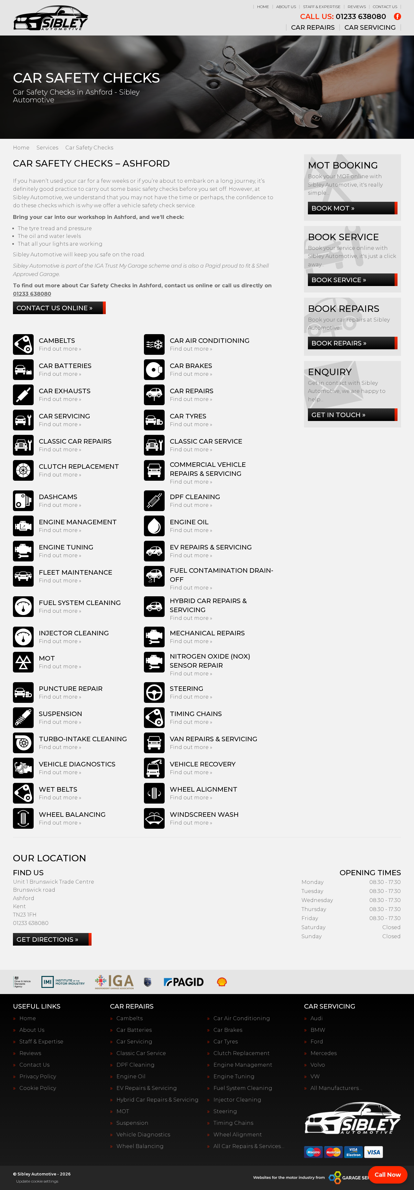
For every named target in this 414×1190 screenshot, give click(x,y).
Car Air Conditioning (241, 1018)
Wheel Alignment (237, 1134)
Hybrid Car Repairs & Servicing (157, 1100)
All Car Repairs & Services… (248, 1146)
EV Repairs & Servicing (146, 1088)
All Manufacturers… (336, 1088)
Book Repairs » (338, 343)
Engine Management (242, 1065)
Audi (316, 1018)
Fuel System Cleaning (242, 1088)
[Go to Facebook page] (397, 16)
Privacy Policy (37, 1076)
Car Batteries (134, 1030)
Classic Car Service (141, 1053)
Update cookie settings (37, 1181)
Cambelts (129, 1018)
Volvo (317, 1065)
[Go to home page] (50, 18)
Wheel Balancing (140, 1146)
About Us (286, 6)
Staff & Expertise (322, 6)
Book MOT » (332, 208)
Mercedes (323, 1053)
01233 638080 (343, 16)
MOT (122, 1111)
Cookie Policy (37, 1088)
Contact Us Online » (54, 308)
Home (263, 6)
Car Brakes (227, 1030)
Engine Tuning (234, 1076)
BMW (317, 1030)
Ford (316, 1041)
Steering (225, 1111)
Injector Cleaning (237, 1100)
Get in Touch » (338, 415)
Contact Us (385, 6)
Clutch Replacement (241, 1053)
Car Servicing (370, 27)
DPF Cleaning (135, 1065)
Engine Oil (131, 1076)
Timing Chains (233, 1123)
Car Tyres (225, 1041)
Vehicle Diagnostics (143, 1134)
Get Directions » (47, 939)
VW (315, 1076)
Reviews (357, 6)
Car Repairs (313, 27)
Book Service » (338, 280)
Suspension (132, 1123)
